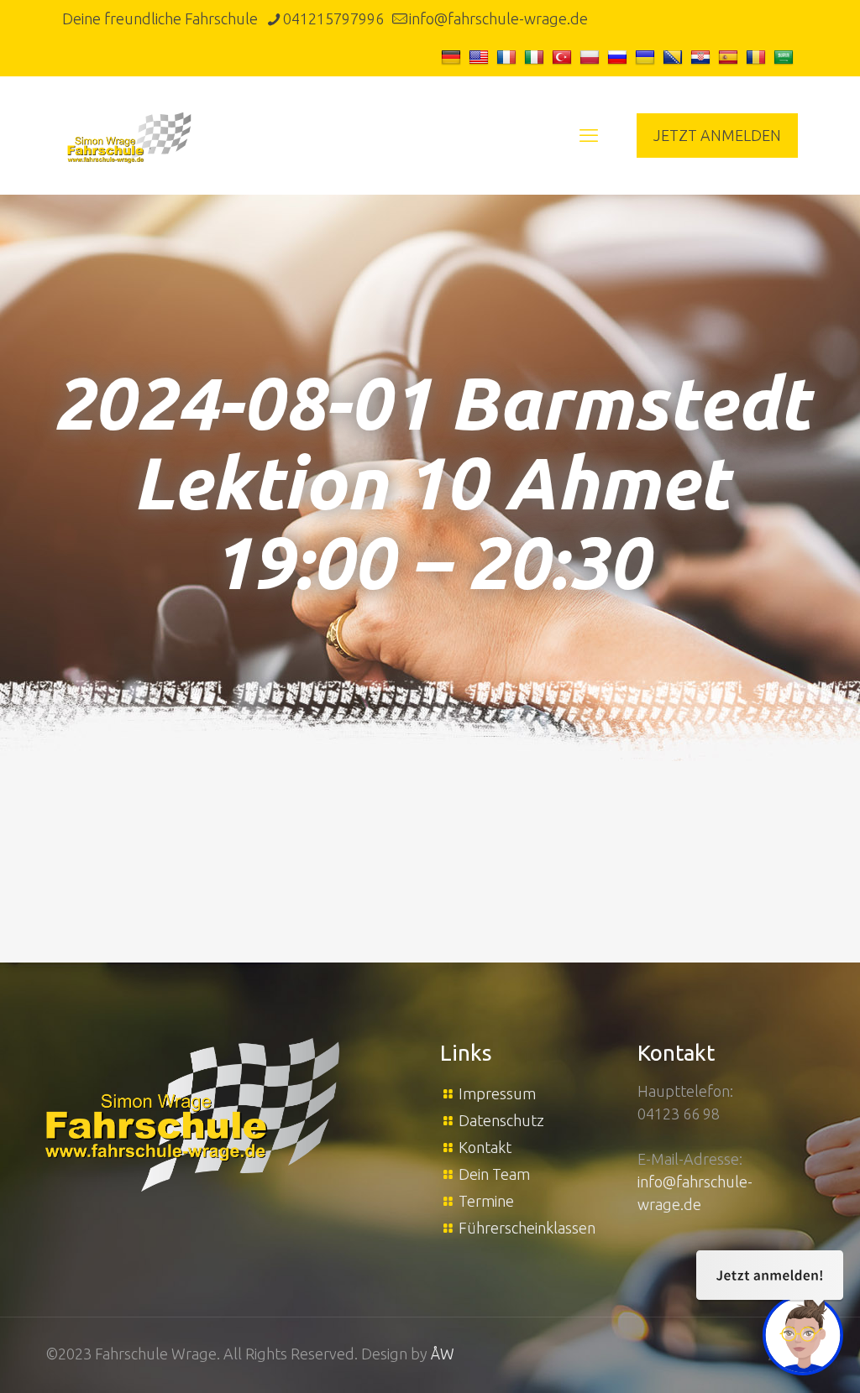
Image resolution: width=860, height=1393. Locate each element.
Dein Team (494, 1174)
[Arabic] (785, 56)
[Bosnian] (675, 56)
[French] (508, 56)
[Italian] (536, 56)
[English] (481, 56)
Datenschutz (501, 1120)
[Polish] (591, 56)
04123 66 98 (678, 1113)
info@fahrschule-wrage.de (498, 18)
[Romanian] (758, 56)
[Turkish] (564, 56)
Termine (486, 1200)
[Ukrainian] (647, 56)
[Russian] (619, 56)
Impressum (497, 1093)
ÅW (442, 1353)
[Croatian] (702, 56)
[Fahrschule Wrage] (129, 135)
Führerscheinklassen (527, 1227)
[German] (453, 56)
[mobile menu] (588, 135)
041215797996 (333, 18)
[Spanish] (730, 56)
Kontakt (485, 1147)
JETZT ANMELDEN (717, 135)
